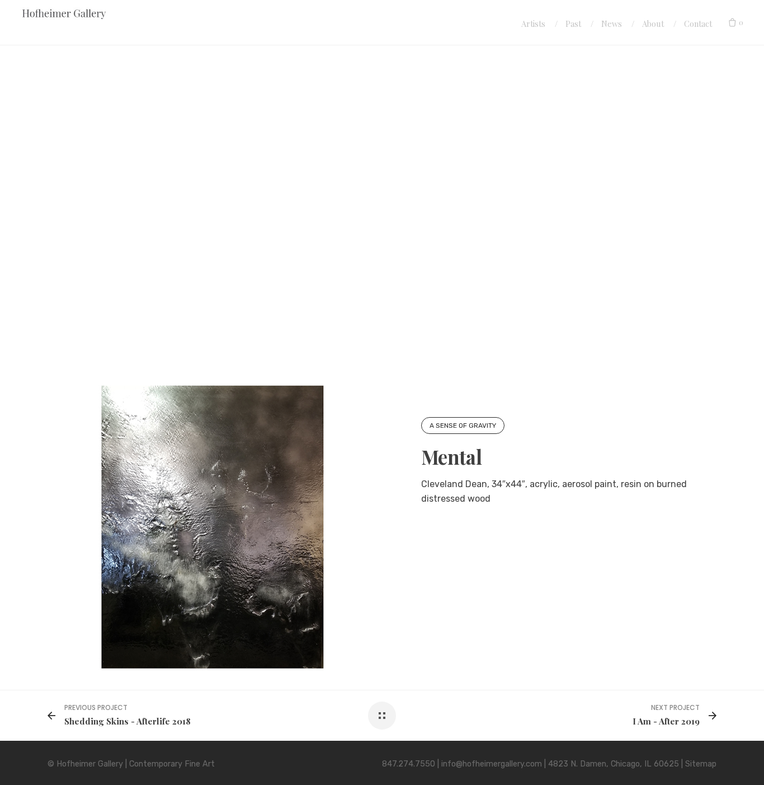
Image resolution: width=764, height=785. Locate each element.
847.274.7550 (408, 764)
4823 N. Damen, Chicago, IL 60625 (613, 764)
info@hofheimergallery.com (491, 764)
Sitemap (700, 764)
